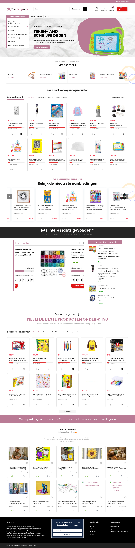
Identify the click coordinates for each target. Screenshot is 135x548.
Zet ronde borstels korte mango (36, 124)
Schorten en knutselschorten (17, 34)
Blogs (47, 16)
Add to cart (77, 286)
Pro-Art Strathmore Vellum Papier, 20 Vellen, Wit (36, 160)
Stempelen (11, 41)
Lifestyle (11, 472)
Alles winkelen (94, 529)
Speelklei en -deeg (14, 38)
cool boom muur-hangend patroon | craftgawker (115, 502)
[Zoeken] (85, 9)
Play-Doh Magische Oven (107, 288)
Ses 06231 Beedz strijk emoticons (40, 359)
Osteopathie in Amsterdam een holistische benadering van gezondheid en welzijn (17, 468)
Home (92, 526)
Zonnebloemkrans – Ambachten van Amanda (90, 468)
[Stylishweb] (27, 463)
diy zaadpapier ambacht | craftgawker (66, 468)
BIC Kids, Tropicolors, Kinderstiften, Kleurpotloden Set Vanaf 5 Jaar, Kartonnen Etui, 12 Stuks (22, 209)
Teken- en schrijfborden (16, 45)
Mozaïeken (11, 30)
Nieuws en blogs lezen (122, 1)
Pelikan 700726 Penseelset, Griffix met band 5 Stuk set (66, 359)
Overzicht (93, 531)
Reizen (84, 506)
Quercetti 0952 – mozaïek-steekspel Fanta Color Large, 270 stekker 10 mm (18, 396)
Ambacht (35, 472)
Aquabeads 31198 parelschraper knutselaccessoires (55, 125)
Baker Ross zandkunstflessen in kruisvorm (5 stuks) (116, 125)
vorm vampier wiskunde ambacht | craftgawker (40, 468)
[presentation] (9, 196)
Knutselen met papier (103, 295)
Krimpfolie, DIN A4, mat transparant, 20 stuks (76, 160)
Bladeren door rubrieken (16, 16)
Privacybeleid (114, 526)
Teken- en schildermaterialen (14, 22)
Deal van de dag (36, 16)
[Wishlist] (104, 8)
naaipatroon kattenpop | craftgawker (41, 502)
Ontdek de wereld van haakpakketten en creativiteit (116, 468)
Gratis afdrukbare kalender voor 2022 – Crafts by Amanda (67, 502)
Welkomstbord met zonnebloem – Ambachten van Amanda (17, 503)
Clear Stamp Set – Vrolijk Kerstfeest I (15, 124)
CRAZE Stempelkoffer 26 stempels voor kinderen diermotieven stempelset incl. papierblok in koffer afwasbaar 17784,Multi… (109, 254)
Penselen (100, 266)
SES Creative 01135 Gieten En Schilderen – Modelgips (67, 395)
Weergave (11, 77)
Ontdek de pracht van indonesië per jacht (89, 502)
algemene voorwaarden (118, 529)
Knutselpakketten (13, 27)
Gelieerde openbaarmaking (119, 531)
